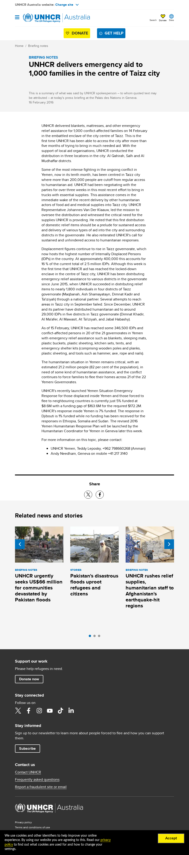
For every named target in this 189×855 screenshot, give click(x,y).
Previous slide (20, 544)
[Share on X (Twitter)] (88, 495)
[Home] (38, 17)
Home (19, 45)
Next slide (169, 544)
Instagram (39, 711)
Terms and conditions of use (32, 827)
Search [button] (153, 20)
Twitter (18, 711)
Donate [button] (163, 20)
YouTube (50, 711)
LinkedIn (71, 711)
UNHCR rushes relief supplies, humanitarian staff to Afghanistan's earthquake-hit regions (150, 590)
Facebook (29, 711)
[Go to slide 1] (91, 637)
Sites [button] (171, 20)
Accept (171, 838)
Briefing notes (38, 45)
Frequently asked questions (37, 779)
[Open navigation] (17, 17)
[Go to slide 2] (95, 637)
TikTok (60, 711)
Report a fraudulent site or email (41, 786)
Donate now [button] (29, 679)
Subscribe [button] (27, 748)
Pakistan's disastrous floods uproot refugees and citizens (94, 585)
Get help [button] (114, 33)
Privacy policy (23, 822)
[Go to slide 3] (100, 637)
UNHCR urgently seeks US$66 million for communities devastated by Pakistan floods (38, 587)
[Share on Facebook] (100, 495)
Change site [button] (64, 4)
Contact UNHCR (28, 772)
